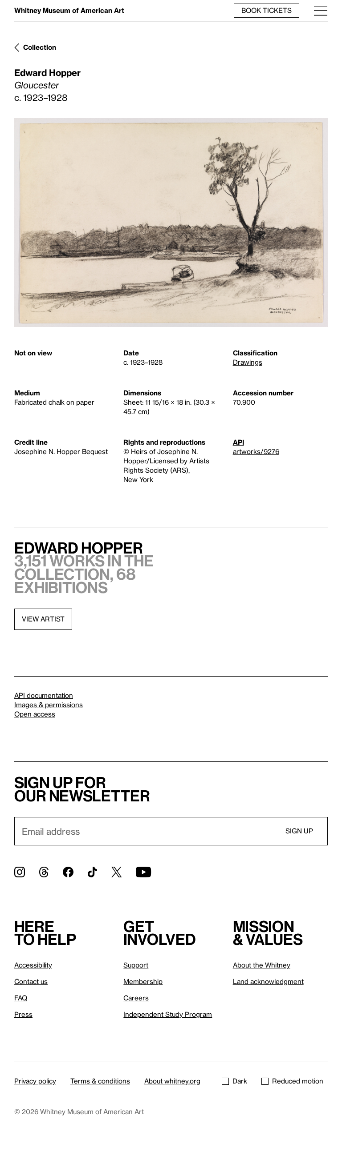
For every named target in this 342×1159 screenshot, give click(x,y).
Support (135, 965)
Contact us (31, 981)
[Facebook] (68, 872)
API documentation (43, 695)
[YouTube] (143, 872)
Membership (143, 981)
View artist (43, 619)
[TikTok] (92, 872)
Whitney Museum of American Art (69, 10)
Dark (239, 1081)
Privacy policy (35, 1081)
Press (23, 1014)
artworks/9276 (256, 451)
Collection (39, 47)
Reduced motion (297, 1081)
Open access (34, 714)
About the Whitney (261, 965)
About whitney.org (172, 1081)
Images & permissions (48, 705)
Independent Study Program (167, 1014)
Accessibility (33, 965)
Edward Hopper (47, 72)
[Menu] (320, 10)
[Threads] (44, 872)
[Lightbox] (171, 222)
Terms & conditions (100, 1081)
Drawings (247, 362)
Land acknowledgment (268, 981)
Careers (136, 998)
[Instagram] (19, 872)
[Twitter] (116, 872)
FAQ (20, 998)
